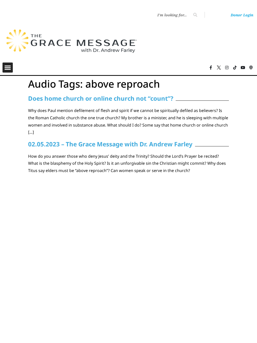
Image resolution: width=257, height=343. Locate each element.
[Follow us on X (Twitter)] (219, 67)
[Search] (195, 15)
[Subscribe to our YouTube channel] (243, 67)
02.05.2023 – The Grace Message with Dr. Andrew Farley (110, 144)
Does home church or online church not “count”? (100, 98)
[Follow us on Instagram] (227, 67)
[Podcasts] (251, 67)
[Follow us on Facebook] (211, 67)
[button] (8, 68)
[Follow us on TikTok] (235, 67)
